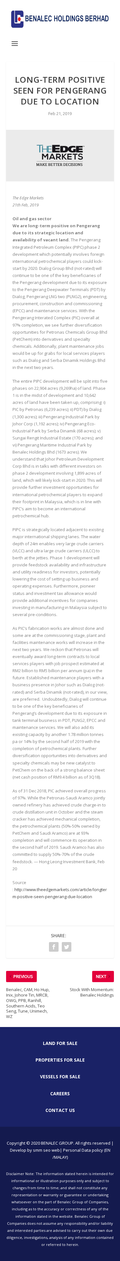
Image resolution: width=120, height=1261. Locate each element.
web (56, 1150)
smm (37, 1150)
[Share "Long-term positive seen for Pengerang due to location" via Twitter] (66, 946)
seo (47, 1150)
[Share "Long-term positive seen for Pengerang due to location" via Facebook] (53, 946)
